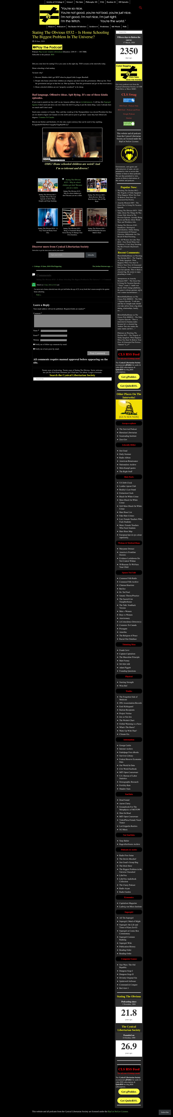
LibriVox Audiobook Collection (127, 880)
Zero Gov (123, 439)
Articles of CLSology (54, 2)
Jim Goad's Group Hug (128, 862)
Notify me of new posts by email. (47, 349)
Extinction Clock (126, 493)
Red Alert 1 (124, 988)
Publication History (127, 946)
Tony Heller (124, 840)
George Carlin (125, 745)
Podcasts (60, 27)
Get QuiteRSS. (128, 386)
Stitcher (129, 118)
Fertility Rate (125, 785)
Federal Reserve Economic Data (130, 760)
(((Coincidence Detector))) (130, 621)
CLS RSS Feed (129, 354)
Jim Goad (123, 450)
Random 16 (111, 2)
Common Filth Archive (128, 581)
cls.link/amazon (86, 102)
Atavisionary (124, 618)
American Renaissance (128, 461)
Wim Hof (123, 685)
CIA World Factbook (128, 768)
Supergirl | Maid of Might (129, 921)
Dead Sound (124, 799)
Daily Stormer (125, 454)
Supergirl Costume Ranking (127, 938)
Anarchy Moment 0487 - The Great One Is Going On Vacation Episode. (129, 205)
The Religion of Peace (128, 635)
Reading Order (125, 950)
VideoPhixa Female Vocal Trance (130, 821)
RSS (52, 54)
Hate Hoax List (125, 512)
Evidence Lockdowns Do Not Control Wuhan (129, 559)
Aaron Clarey (124, 803)
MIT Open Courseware (128, 772)
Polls (125, 27)
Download (58, 51)
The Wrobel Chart (126, 720)
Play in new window (46, 51)
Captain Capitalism (127, 653)
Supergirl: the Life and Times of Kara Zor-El (128, 926)
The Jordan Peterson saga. (102, 266)
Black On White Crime (128, 496)
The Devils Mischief (127, 858)
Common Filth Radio (128, 578)
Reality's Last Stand (127, 489)
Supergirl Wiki (125, 943)
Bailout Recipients (127, 709)
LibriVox (123, 875)
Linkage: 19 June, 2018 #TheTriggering (46, 266)
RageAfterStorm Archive (129, 844)
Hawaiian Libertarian (128, 432)
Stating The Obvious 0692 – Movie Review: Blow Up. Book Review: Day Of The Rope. (97, 198)
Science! (70, 2)
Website (36, 340)
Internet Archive (126, 748)
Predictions (104, 27)
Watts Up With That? (128, 730)
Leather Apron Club (127, 486)
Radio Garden (125, 891)
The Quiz (79, 2)
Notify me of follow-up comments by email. (51, 344)
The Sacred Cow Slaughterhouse (126, 600)
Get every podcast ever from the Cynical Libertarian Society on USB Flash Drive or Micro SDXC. (129, 86)
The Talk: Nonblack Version (127, 606)
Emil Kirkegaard (126, 706)
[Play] (47, 49)
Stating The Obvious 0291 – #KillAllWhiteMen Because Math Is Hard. (97, 230)
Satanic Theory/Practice (129, 595)
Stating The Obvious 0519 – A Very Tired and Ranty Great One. (48, 230)
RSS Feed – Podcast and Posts (129, 110)
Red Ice (122, 588)
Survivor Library (126, 755)
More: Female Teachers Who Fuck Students (129, 526)
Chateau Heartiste (126, 585)
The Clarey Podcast (127, 885)
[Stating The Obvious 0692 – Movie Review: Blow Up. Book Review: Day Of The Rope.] (97, 191)
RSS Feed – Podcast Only (129, 106)
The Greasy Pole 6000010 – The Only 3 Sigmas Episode (130, 298)
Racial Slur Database (128, 638)
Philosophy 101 (91, 2)
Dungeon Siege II (126, 974)
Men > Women (125, 611)
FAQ (102, 2)
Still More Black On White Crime (130, 507)
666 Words (116, 27)
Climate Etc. (124, 734)
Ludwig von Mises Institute (130, 906)
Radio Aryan (124, 888)
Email (36, 335)
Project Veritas (125, 713)
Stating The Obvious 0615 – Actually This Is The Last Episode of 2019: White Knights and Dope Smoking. (48, 197)
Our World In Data (127, 765)
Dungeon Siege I (126, 970)
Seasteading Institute (127, 435)
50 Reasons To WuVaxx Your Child (129, 565)
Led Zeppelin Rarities (128, 826)
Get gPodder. (129, 377)
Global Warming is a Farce (130, 723)
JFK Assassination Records (130, 702)
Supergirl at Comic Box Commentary (129, 932)
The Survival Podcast (128, 429)
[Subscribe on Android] (128, 125)
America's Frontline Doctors (127, 553)
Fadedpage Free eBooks (129, 752)
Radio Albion (124, 457)
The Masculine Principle (129, 657)
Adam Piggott (125, 667)
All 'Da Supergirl (126, 917)
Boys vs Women (125, 614)
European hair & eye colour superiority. (130, 536)
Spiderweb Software (127, 981)
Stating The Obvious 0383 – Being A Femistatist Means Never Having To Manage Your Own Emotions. (72, 231)
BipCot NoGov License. (129, 141)
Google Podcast (129, 114)
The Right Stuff (125, 471)
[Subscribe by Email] (129, 101)
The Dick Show (125, 865)
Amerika (123, 632)
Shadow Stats (124, 788)
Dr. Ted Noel (124, 592)
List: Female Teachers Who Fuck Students (130, 520)
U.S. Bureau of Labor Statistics (128, 777)
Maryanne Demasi (126, 548)
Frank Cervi (124, 650)
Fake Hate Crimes (126, 515)
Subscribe (91, 255)
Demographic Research (128, 781)
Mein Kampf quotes (127, 467)
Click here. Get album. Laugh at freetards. (86, 372)
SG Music (123, 829)
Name (36, 330)
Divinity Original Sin (128, 977)
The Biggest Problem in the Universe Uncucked (130, 870)
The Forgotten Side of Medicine (128, 698)
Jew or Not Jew (125, 716)
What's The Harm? (127, 727)
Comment (37, 313)
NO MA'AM (124, 664)
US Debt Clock (125, 482)
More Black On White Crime (128, 501)
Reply (38, 295)
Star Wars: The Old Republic (127, 966)
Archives (92, 27)
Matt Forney (124, 660)
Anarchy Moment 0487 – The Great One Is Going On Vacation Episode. (129, 280)
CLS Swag (128, 94)
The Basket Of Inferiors (77, 27)
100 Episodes (123, 2)
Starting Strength (126, 682)
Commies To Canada (46, 117)
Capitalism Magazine (128, 903)
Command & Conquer (128, 984)
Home (50, 27)
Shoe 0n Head (125, 813)
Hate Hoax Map (125, 531)
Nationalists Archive (127, 464)
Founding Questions (127, 670)
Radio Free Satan (126, 855)
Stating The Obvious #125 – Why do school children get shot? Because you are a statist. (72, 193)
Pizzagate (123, 628)
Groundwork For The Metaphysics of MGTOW (129, 808)
